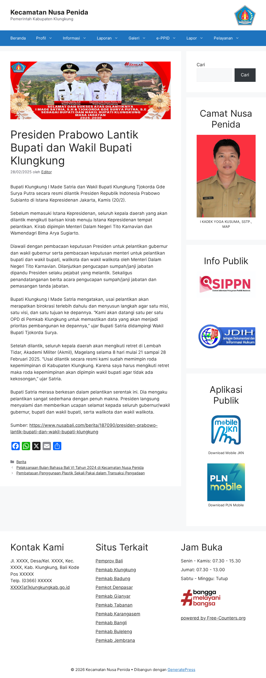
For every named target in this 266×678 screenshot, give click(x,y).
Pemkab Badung (113, 578)
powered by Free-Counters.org (213, 618)
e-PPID (163, 38)
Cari (201, 64)
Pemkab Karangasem (118, 613)
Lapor (192, 38)
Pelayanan (223, 38)
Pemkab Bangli (111, 622)
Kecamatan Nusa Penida (49, 12)
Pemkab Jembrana (115, 640)
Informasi (71, 38)
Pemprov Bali (109, 560)
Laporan (104, 38)
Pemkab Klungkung (116, 569)
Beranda (18, 38)
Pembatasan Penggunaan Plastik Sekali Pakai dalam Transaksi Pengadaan (80, 473)
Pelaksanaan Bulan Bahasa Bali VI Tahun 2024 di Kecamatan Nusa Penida (80, 467)
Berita (21, 462)
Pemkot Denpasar (114, 587)
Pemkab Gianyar (113, 596)
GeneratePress (181, 669)
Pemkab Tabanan (114, 605)
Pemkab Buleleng (114, 631)
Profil (41, 38)
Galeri (134, 38)
